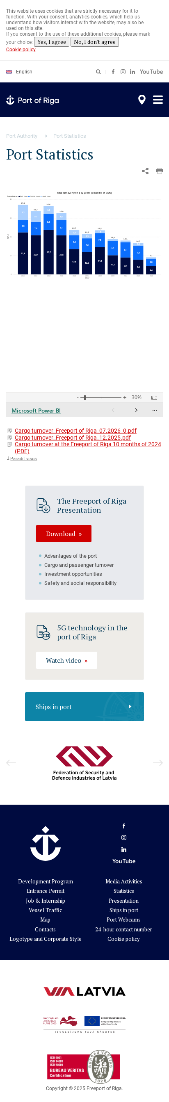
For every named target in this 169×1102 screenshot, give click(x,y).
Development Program (45, 881)
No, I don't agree (95, 42)
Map (45, 919)
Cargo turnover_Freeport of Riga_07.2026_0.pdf (76, 430)
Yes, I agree (51, 42)
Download (60, 533)
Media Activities (123, 881)
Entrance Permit (45, 890)
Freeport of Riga (104, 1088)
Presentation (124, 900)
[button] (159, 171)
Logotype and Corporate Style (45, 938)
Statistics (124, 890)
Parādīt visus (23, 458)
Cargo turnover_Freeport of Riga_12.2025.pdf (73, 437)
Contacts (45, 929)
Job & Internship (45, 900)
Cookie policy (21, 49)
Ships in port (54, 707)
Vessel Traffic (45, 910)
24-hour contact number (123, 929)
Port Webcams (124, 919)
